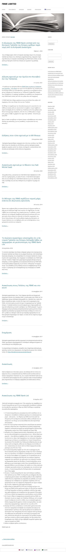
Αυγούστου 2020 (52, 110)
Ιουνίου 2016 (51, 137)
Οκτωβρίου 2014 (52, 176)
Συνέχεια (5, 64)
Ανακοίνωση (7, 364)
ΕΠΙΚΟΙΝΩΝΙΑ (38, 9)
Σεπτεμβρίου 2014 (52, 178)
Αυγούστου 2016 (52, 133)
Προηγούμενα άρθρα (8, 539)
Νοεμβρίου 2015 (52, 150)
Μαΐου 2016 (51, 139)
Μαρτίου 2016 (51, 143)
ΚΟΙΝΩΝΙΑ (21, 9)
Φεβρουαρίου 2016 (52, 145)
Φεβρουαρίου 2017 (52, 127)
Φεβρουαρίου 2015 (52, 168)
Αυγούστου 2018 (52, 116)
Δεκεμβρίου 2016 (52, 129)
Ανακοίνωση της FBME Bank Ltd (15, 395)
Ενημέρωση (7, 332)
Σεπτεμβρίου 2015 (52, 154)
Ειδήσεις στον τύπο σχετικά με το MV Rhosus (21, 135)
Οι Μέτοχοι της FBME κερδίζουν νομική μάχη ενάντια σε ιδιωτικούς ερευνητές (21, 199)
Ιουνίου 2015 (51, 160)
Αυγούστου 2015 (52, 156)
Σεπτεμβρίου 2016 (52, 131)
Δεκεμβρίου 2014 (52, 172)
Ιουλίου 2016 (51, 135)
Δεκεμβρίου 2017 (52, 118)
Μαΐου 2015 (51, 162)
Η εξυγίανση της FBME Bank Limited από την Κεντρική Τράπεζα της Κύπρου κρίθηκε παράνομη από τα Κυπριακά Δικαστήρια (21, 45)
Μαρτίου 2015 (51, 166)
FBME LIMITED (9, 3)
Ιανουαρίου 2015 (52, 170)
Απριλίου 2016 (51, 141)
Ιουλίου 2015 (51, 158)
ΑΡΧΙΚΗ (3, 9)
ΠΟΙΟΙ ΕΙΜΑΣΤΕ (12, 9)
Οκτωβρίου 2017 (52, 119)
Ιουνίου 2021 (51, 108)
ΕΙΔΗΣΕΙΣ (29, 9)
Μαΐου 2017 (51, 123)
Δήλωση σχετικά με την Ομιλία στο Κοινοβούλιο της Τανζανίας (21, 77)
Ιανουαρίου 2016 (52, 147)
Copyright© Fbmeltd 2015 (8, 545)
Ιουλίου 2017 (51, 121)
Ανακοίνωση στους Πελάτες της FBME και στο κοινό (21, 286)
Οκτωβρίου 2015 (52, 152)
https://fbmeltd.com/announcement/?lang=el (19, 352)
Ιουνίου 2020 (51, 112)
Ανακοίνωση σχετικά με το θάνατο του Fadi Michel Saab (20, 166)
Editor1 (13, 37)
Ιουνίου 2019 (51, 114)
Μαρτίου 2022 (51, 106)
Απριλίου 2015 (51, 164)
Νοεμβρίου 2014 (52, 174)
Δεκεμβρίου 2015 (52, 149)
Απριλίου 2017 (51, 125)
